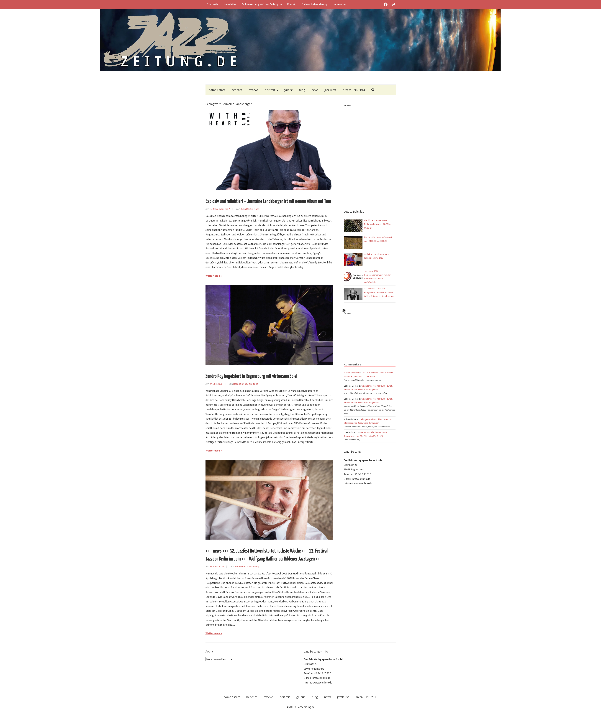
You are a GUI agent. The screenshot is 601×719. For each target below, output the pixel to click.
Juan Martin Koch (250, 208)
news (314, 90)
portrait (270, 90)
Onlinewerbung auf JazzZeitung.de (262, 4)
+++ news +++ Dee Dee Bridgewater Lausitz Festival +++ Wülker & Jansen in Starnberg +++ (379, 292)
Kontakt (291, 4)
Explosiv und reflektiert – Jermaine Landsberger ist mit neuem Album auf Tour (268, 201)
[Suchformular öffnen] (373, 90)
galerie (288, 90)
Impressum (339, 4)
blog (302, 90)
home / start (217, 90)
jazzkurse (330, 90)
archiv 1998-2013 (354, 90)
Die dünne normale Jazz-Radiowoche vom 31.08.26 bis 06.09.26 (377, 224)
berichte (236, 90)
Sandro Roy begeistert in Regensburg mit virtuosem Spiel (251, 376)
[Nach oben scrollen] (595, 713)
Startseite (212, 4)
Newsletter (230, 4)
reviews (253, 90)
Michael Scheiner (351, 372)
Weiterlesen (212, 276)
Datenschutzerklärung (314, 4)
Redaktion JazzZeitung (245, 383)
